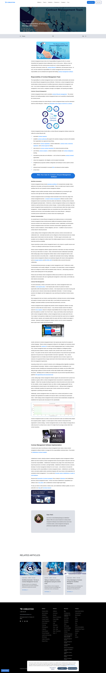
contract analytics (43, 150)
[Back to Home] (9, 2)
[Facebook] (27, 621)
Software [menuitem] (43, 608)
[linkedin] (20, 621)
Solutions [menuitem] (55, 608)
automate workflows (52, 184)
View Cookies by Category (53, 668)
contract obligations (68, 150)
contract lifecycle (52, 67)
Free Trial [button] (98, 2)
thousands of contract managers (45, 478)
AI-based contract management (52, 198)
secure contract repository (47, 148)
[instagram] (22, 621)
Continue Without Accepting (72, 668)
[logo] (27, 609)
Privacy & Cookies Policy (71, 665)
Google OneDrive (39, 260)
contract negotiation (45, 143)
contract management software (65, 71)
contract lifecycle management (59, 94)
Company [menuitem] (77, 608)
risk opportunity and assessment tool (44, 374)
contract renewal (70, 155)
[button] (103, 670)
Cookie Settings (5, 670)
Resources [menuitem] (66, 608)
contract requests (42, 136)
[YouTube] (25, 621)
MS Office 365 (48, 260)
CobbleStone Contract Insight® (39, 452)
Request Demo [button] (91, 2)
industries (62, 478)
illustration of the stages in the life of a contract (61, 103)
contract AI (43, 346)
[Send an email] (47, 529)
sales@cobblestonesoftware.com (25, 614)
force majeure (39, 309)
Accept (62, 668)
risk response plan (40, 286)
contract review (64, 143)
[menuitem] (41, 2)
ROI (53, 167)
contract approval (45, 145)
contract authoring (42, 139)
